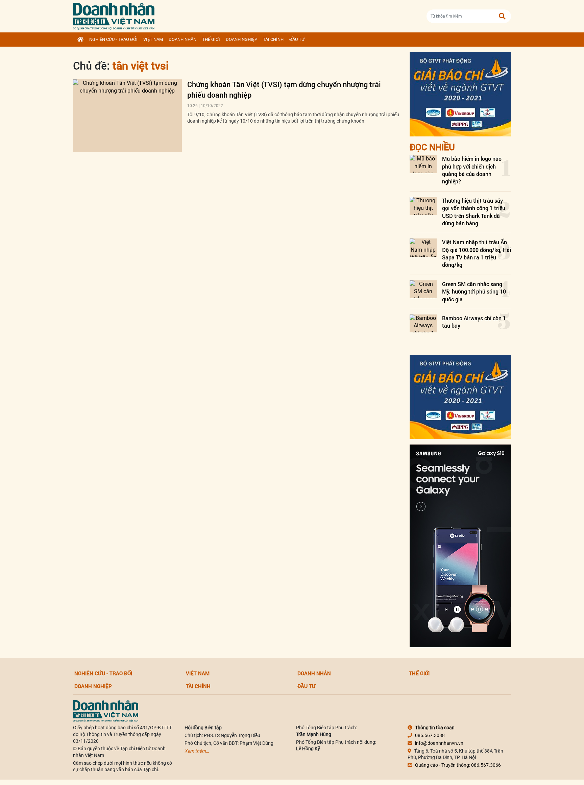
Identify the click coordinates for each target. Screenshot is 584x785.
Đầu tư (297, 39)
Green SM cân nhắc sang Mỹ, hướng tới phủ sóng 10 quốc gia (474, 291)
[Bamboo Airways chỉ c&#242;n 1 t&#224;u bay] (423, 323)
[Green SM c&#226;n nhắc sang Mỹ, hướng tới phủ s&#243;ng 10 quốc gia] (423, 289)
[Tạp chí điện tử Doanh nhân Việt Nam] (113, 14)
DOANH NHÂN (182, 39)
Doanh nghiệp (241, 39)
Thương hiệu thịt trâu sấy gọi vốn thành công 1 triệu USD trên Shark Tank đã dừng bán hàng (473, 212)
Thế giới (211, 39)
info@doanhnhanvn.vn (439, 743)
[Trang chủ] (80, 39)
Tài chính (273, 39)
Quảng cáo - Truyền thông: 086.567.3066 (458, 765)
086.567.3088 (430, 735)
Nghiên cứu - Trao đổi (113, 39)
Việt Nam (153, 39)
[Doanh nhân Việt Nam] (105, 710)
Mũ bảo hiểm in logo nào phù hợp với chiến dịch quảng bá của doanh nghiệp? (472, 170)
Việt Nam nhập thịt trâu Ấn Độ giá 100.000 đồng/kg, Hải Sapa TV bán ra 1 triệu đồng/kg (476, 253)
